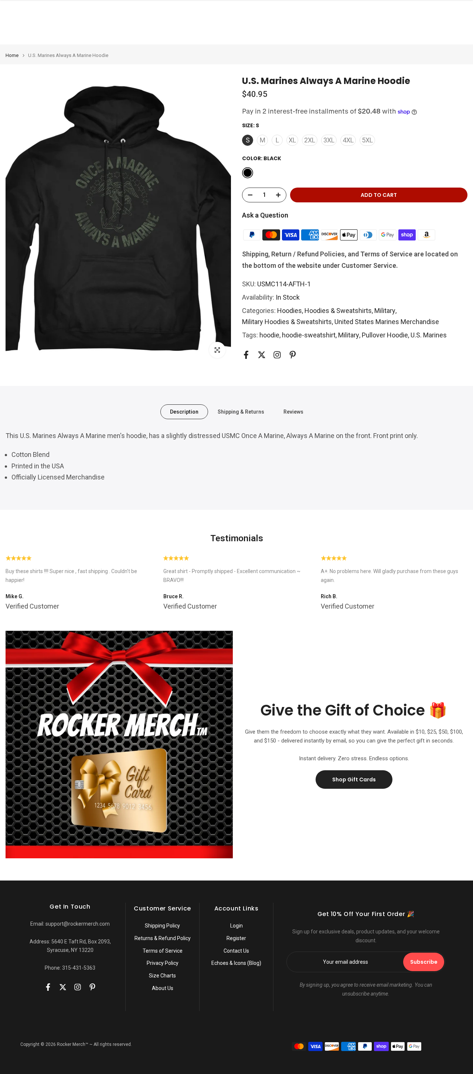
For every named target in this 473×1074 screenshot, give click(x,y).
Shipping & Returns (241, 412)
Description (184, 412)
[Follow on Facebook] (246, 355)
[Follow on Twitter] (262, 355)
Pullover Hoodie (385, 335)
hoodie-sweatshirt (309, 335)
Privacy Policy (162, 963)
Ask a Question (265, 215)
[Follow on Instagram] (277, 355)
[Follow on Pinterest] (293, 355)
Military (384, 310)
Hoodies (289, 310)
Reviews (293, 412)
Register (236, 938)
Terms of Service (163, 951)
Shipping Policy (162, 926)
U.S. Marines (429, 335)
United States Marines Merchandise (386, 322)
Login (236, 926)
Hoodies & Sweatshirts (338, 310)
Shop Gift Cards (354, 779)
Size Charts (162, 976)
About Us (162, 988)
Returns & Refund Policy (163, 938)
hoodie (269, 335)
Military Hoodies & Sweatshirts (287, 322)
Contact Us (236, 951)
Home (12, 55)
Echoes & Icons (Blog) (236, 963)
